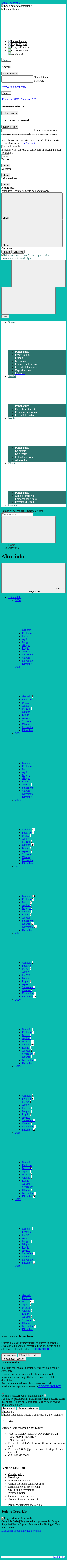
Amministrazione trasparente (23, 1499)
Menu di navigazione (46, 590)
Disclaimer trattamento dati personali (21, 1530)
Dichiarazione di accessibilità (24, 1486)
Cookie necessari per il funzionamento (22, 1395)
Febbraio (27, 632)
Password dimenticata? (13, 86)
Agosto (26, 651)
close (5, 316)
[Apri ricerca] (38, 273)
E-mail (37, 130)
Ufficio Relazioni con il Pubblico (26, 1483)
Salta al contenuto (11, 2)
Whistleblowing (16, 1492)
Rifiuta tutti (29, 1355)
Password (39, 80)
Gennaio (26, 629)
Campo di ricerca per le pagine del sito (22, 510)
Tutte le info (14, 597)
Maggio (26, 642)
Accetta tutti (14, 1358)
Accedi (6, 60)
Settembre (27, 654)
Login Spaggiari (27, 143)
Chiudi (6, 165)
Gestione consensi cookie (22, 1495)
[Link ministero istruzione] (16, 5)
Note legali (14, 1477)
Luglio (25, 648)
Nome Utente (41, 77)
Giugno (26, 645)
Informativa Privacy (19, 1480)
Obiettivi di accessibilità (21, 1489)
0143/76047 (19, 1439)
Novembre (28, 660)
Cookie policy (16, 1474)
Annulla (6, 252)
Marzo (25, 636)
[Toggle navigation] (28, 300)
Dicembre (27, 663)
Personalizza (9, 1355)
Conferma (18, 252)
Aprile (25, 639)
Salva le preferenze (28, 1408)
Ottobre (26, 657)
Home (11, 544)
